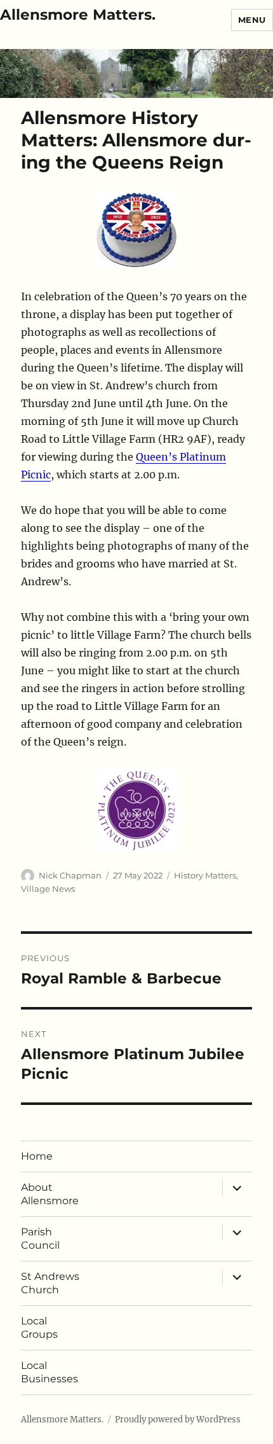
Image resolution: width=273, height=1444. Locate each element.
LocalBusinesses (49, 1372)
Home (37, 1156)
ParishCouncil (40, 1238)
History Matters (205, 875)
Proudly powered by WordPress (178, 1419)
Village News (48, 889)
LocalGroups (39, 1327)
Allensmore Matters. (78, 15)
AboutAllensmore (50, 1194)
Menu (252, 20)
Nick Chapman (70, 875)
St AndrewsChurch (50, 1283)
